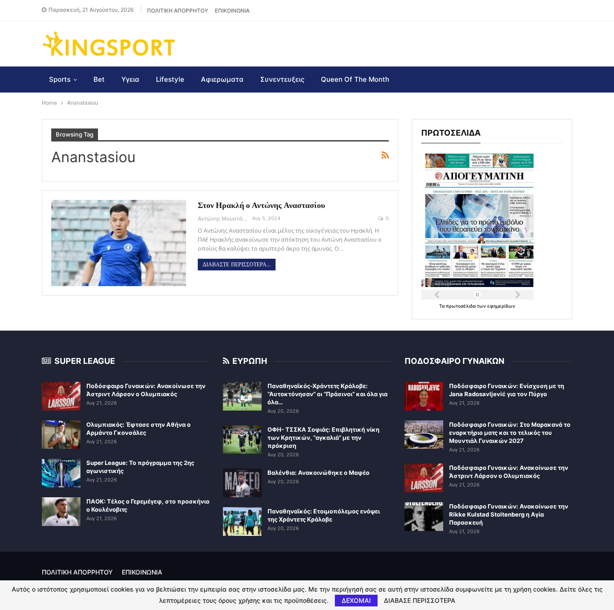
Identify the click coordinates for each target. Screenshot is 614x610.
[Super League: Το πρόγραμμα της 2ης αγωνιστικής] (61, 473)
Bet (99, 79)
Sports (60, 79)
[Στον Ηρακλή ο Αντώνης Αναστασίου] (118, 243)
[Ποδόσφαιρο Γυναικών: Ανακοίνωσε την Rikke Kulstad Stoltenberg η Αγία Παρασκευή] (424, 516)
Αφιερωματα (222, 79)
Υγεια (130, 79)
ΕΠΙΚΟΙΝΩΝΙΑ (232, 10)
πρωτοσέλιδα (461, 306)
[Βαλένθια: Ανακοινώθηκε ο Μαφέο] (242, 483)
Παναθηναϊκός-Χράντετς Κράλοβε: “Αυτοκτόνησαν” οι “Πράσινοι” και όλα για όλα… (327, 394)
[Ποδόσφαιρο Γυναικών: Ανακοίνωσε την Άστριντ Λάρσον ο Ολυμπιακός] (61, 396)
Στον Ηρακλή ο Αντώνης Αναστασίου (261, 205)
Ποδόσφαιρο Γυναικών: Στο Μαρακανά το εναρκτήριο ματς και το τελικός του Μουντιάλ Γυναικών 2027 (509, 432)
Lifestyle (170, 79)
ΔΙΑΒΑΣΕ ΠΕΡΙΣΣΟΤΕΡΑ (419, 600)
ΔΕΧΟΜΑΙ (356, 600)
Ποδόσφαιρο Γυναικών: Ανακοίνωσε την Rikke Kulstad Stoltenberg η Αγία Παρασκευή (508, 514)
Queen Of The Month (355, 79)
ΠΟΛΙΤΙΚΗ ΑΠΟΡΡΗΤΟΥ (177, 10)
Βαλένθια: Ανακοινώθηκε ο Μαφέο (318, 472)
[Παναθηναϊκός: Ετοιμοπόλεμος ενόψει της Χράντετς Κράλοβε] (242, 521)
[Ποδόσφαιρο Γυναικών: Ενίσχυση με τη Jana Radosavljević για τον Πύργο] (424, 396)
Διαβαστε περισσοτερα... (237, 264)
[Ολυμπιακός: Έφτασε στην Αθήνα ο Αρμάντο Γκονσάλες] (61, 434)
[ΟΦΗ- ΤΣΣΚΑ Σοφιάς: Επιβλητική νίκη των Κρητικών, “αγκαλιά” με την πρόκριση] (242, 439)
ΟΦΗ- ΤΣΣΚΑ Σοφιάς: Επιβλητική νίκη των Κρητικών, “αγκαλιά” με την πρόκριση (323, 437)
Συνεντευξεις (282, 79)
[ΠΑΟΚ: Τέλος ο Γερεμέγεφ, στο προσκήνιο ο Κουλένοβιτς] (61, 511)
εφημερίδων (501, 306)
